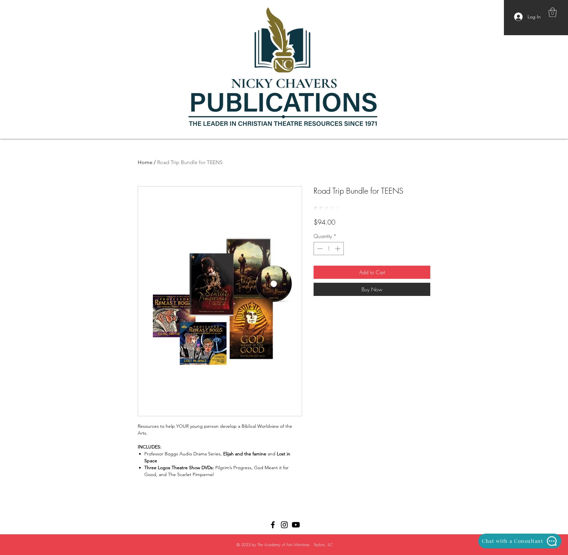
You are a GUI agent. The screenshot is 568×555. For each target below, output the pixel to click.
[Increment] (338, 248)
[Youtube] (295, 524)
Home (145, 162)
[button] (552, 12)
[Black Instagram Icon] (284, 524)
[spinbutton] (329, 248)
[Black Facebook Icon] (272, 524)
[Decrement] (319, 248)
